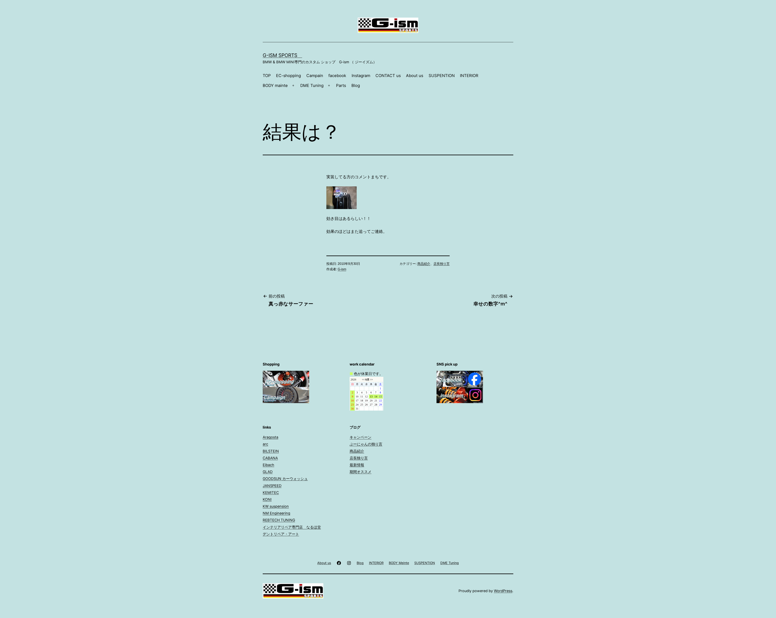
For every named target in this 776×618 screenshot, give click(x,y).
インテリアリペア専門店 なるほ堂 (292, 527)
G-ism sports (282, 55)
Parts (341, 85)
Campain (314, 75)
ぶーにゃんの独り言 (366, 444)
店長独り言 (441, 263)
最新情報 (357, 465)
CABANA (270, 458)
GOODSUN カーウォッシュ (285, 478)
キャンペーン (360, 437)
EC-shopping (288, 75)
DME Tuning (312, 85)
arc (265, 444)
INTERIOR (469, 75)
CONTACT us (388, 75)
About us (414, 75)
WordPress (503, 591)
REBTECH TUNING (279, 520)
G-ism (342, 269)
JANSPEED (272, 486)
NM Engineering (276, 513)
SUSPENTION (442, 75)
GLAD (268, 472)
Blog (355, 85)
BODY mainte (275, 85)
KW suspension (276, 506)
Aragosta (270, 437)
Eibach (268, 465)
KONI (267, 499)
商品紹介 (423, 263)
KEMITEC (271, 492)
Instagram (361, 75)
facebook (337, 75)
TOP (267, 75)
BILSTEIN (271, 451)
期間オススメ (360, 472)
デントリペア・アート (281, 534)
